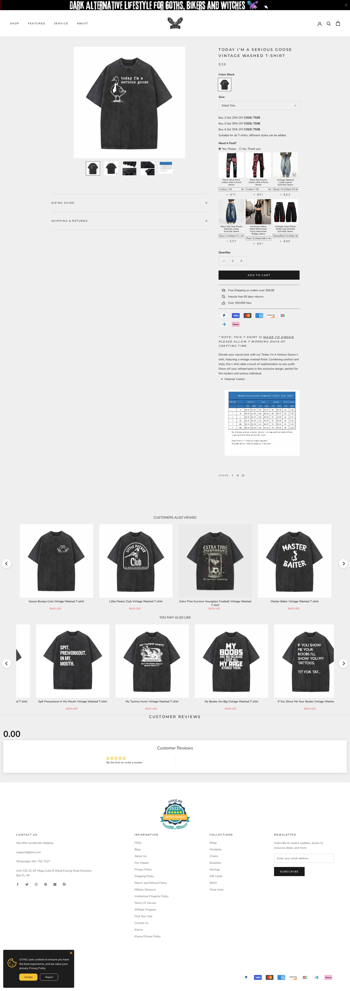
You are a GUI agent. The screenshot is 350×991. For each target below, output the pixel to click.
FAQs (138, 843)
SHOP (14, 23)
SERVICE (61, 23)
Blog (137, 849)
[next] (343, 563)
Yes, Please (229, 149)
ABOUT (82, 23)
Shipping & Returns (69, 220)
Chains (214, 856)
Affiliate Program (145, 910)
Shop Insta (216, 889)
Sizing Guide (63, 202)
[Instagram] (36, 884)
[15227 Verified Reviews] (175, 830)
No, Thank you (251, 149)
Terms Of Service (145, 903)
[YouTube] (54, 884)
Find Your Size (143, 916)
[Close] (71, 953)
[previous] (6, 563)
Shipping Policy (144, 876)
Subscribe (289, 871)
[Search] (329, 23)
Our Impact (141, 863)
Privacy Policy (143, 869)
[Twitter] (238, 475)
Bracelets (215, 863)
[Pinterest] (243, 475)
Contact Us (141, 923)
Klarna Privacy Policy (147, 936)
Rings (213, 843)
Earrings (215, 869)
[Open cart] (338, 23)
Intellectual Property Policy (151, 896)
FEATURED (37, 23)
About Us (140, 856)
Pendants (216, 849)
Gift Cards (216, 876)
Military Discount (145, 889)
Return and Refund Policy (150, 883)
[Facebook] (232, 475)
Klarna (138, 930)
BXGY (213, 883)
